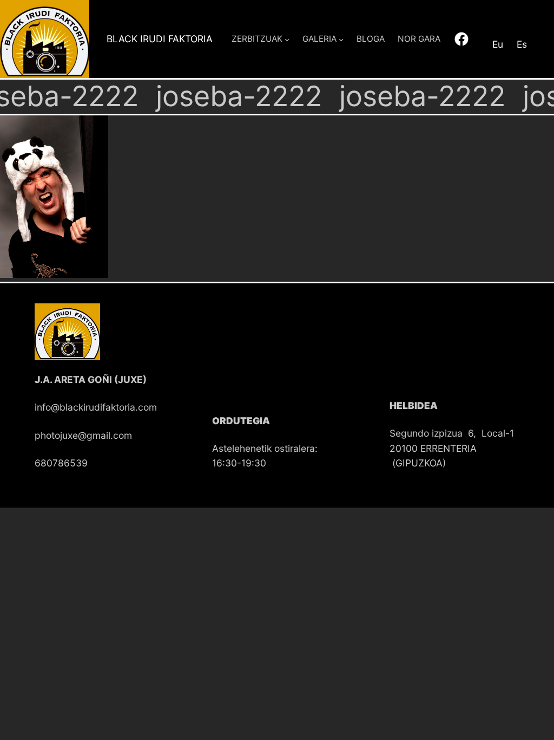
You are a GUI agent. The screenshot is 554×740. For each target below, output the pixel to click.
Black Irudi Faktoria (160, 38)
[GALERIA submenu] (341, 38)
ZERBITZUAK (257, 39)
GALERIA (319, 39)
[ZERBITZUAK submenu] (287, 38)
